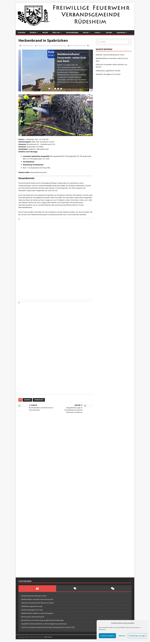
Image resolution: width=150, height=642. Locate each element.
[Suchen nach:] (114, 42)
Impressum (121, 32)
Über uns (56, 32)
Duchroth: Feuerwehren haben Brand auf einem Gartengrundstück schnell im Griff (48, 627)
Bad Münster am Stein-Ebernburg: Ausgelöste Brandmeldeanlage (42, 620)
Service (85, 32)
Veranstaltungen (72, 32)
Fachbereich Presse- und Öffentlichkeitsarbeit (51, 46)
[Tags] (75, 588)
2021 (71, 46)
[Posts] (37, 588)
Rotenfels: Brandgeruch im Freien (108, 74)
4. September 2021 (28, 46)
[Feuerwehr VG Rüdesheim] (75, 29)
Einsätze (33, 32)
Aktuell (45, 32)
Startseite (21, 32)
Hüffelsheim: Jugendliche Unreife (108, 71)
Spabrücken (38, 400)
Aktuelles (77, 46)
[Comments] (113, 588)
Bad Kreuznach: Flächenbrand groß (32, 617)
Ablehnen (122, 636)
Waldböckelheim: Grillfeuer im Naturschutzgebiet (37, 613)
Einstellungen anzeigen (137, 636)
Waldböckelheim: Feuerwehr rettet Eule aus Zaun (37, 599)
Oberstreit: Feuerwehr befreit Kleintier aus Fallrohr (37, 603)
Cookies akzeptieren (107, 636)
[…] (58, 84)
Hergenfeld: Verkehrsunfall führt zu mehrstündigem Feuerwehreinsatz (44, 624)
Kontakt (109, 32)
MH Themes (48, 637)
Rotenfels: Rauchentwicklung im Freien (110, 55)
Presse (97, 32)
